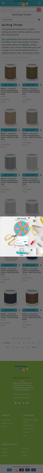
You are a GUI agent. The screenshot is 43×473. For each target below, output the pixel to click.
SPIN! (21, 253)
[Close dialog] (1, 217)
